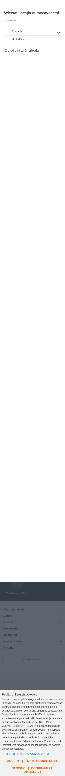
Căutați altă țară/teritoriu (21, 50)
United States (19, 39)
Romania (17, 31)
